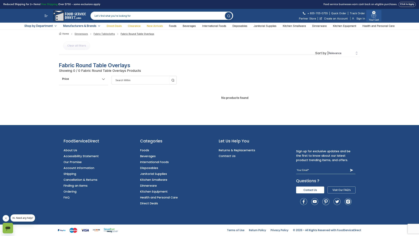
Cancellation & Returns (80, 180)
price (65, 78)
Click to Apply (407, 4)
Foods (172, 26)
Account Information (79, 168)
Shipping (70, 174)
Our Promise (73, 162)
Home (65, 33)
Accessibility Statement (81, 156)
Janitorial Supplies (265, 26)
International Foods (214, 26)
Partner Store (307, 18)
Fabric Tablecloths (104, 33)
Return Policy (257, 230)
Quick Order (338, 13)
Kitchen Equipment (344, 26)
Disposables (239, 26)
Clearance (134, 26)
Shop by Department (38, 26)
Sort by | (321, 53)
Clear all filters (76, 46)
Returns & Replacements (237, 150)
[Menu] (46, 16)
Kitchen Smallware (294, 26)
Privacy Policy (279, 230)
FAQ (67, 197)
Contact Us (227, 156)
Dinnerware (319, 26)
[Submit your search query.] (228, 16)
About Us (70, 150)
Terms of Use (235, 230)
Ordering (70, 191)
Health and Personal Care (378, 26)
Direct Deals (114, 26)
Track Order (357, 13)
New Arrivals (155, 26)
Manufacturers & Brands (79, 26)
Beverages (189, 26)
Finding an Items (76, 186)
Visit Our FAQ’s (341, 190)
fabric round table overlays (137, 33)
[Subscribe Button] (351, 170)
